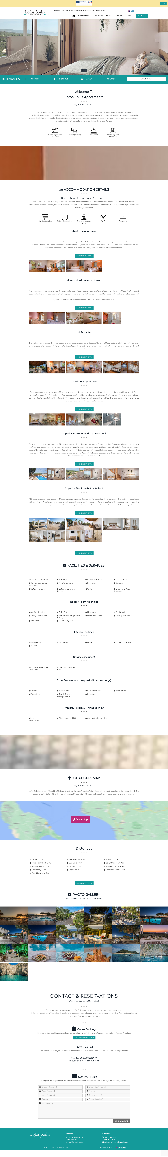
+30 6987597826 (76, 10)
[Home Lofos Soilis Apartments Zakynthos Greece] (74, 16)
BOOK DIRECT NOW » (84, 256)
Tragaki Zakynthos (61, 10)
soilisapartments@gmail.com (94, 10)
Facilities (99, 15)
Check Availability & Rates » (84, 1037)
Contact (129, 15)
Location (109, 15)
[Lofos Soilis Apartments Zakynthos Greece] (38, 266)
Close (163, 3)
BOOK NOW (142, 16)
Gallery (119, 15)
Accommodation (85, 15)
